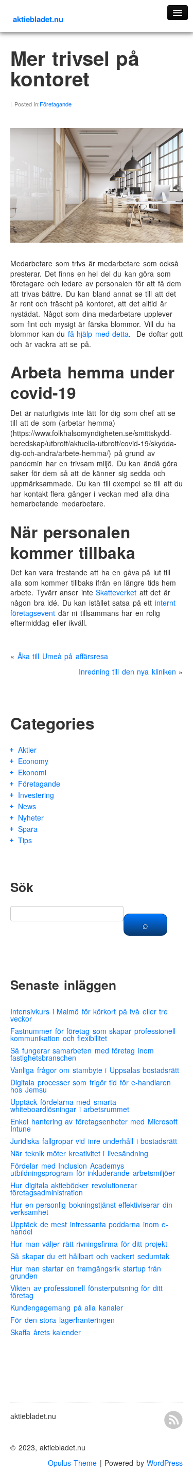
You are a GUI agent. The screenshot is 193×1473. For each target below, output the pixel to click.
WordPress (165, 1463)
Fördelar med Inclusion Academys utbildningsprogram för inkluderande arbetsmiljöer (92, 1169)
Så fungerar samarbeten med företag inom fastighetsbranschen (82, 1054)
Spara (28, 829)
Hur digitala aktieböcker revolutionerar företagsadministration (73, 1188)
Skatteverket (116, 592)
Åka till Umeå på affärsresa (62, 656)
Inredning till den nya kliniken (127, 671)
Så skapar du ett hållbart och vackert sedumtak (89, 1256)
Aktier (27, 749)
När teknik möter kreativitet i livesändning (79, 1153)
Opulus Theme (72, 1463)
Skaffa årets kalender (45, 1332)
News (27, 806)
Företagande (56, 104)
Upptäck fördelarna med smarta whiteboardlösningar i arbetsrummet (69, 1105)
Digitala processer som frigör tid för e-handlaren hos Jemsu (90, 1086)
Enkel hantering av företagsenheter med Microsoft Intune (94, 1125)
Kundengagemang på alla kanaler (66, 1307)
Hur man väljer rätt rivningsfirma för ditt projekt (88, 1244)
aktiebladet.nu (38, 19)
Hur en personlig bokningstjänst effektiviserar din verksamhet (91, 1208)
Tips (25, 840)
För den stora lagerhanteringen (62, 1320)
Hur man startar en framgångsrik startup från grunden (85, 1272)
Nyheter (31, 817)
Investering (36, 795)
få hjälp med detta (98, 334)
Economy (33, 761)
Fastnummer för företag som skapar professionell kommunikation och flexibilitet (93, 1034)
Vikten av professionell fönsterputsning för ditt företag (86, 1291)
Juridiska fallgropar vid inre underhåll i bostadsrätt (93, 1141)
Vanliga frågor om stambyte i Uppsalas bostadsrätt (94, 1070)
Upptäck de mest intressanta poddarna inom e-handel (89, 1227)
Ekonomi (32, 772)
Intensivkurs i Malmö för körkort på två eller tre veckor (89, 1015)
